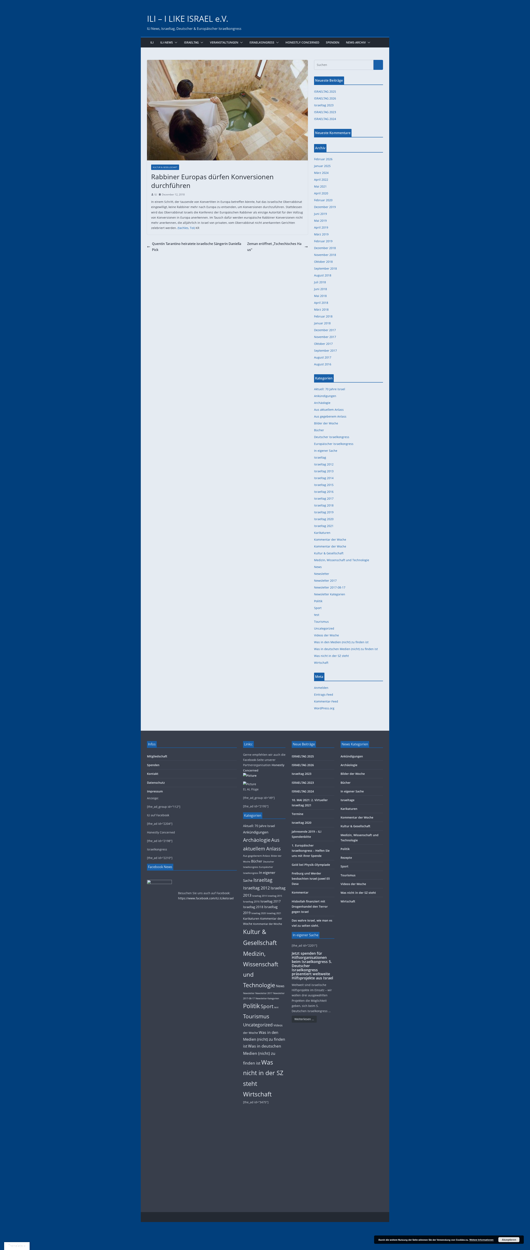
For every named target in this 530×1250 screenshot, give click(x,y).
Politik (318, 601)
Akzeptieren (509, 1240)
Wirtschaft (321, 663)
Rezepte (346, 858)
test (316, 615)
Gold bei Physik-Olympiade (311, 865)
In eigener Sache (325, 451)
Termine (297, 814)
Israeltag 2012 (324, 464)
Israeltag (191, 42)
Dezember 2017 (325, 330)
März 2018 (321, 309)
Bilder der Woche (326, 423)
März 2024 (321, 173)
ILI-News (166, 42)
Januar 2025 (322, 166)
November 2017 (325, 337)
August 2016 (322, 364)
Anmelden (321, 688)
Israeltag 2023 (324, 105)
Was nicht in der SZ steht (331, 656)
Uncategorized (324, 628)
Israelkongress (261, 42)
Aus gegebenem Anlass (330, 416)
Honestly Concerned (302, 42)
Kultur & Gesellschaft (165, 167)
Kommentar (300, 892)
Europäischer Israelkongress (333, 444)
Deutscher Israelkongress (331, 437)
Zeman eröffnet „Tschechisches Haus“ (274, 246)
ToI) (192, 228)
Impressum (155, 791)
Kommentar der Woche (330, 539)
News (318, 567)
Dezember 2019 (325, 207)
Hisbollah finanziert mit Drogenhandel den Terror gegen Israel (310, 906)
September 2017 (325, 350)
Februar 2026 (323, 159)
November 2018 (325, 255)
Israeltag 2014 (324, 478)
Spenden (332, 42)
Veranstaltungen (224, 42)
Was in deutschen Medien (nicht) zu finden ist (346, 649)
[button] (175, 42)
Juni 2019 (320, 214)
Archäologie (322, 403)
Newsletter (321, 574)
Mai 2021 (320, 186)
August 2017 (322, 357)
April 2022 (321, 180)
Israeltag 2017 (324, 498)
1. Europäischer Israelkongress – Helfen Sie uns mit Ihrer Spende (311, 850)
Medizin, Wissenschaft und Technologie (341, 560)
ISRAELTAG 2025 (325, 91)
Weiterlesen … (304, 1019)
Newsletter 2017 (325, 581)
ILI (152, 42)
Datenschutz (156, 783)
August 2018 (322, 275)
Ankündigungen (325, 396)
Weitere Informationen (481, 1239)
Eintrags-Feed (323, 694)
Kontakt (152, 774)
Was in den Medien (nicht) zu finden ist (341, 642)
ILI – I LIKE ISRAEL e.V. (187, 18)
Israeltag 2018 (324, 505)
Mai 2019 (320, 221)
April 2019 (321, 227)
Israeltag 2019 (324, 512)
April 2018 (321, 303)
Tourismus (321, 622)
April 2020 (321, 193)
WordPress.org (324, 708)
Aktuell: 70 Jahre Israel (329, 389)
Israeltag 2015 (324, 485)
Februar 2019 (323, 241)
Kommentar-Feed (326, 701)
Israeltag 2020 (324, 519)
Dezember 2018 (325, 248)
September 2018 (325, 268)
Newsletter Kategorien (329, 594)
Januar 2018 (322, 323)
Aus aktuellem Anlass (329, 410)
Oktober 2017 (323, 344)
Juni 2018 (320, 289)
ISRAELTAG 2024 (325, 119)
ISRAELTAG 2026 (325, 98)
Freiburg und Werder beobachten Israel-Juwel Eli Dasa (311, 878)
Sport (318, 608)
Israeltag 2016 (324, 492)
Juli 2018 (320, 282)
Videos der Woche (326, 635)
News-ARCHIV (356, 42)
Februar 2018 (323, 316)
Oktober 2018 (323, 262)
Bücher (319, 430)
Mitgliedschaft (157, 756)
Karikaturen (322, 533)
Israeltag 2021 (324, 526)
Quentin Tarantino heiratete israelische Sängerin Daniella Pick (196, 246)
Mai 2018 (320, 296)
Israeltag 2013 (324, 471)
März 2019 (321, 234)
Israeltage (347, 800)
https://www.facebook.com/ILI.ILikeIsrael (206, 898)
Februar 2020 (323, 200)
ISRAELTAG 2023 (325, 112)
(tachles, (183, 228)
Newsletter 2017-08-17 (329, 587)
